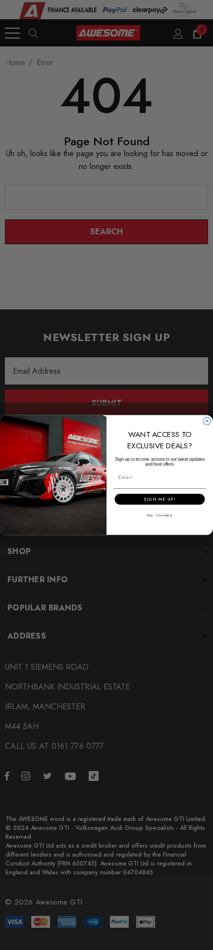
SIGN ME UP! (160, 499)
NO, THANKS (159, 515)
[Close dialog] (207, 421)
